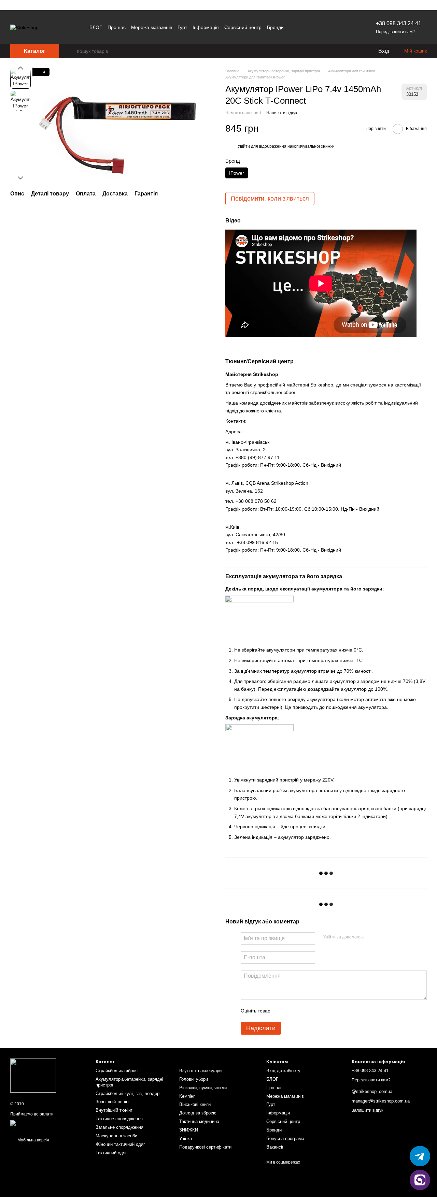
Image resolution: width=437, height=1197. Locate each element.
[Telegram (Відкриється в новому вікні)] (329, 27)
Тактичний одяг (111, 1152)
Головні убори (193, 1079)
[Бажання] (358, 51)
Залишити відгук (367, 1110)
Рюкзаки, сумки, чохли (203, 1087)
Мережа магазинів (151, 27)
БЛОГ (95, 27)
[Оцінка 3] (303, 1011)
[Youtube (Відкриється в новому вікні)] (346, 27)
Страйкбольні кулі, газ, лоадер (127, 1093)
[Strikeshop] (33, 1075)
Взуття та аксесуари (200, 1070)
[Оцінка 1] (281, 1011)
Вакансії (274, 1147)
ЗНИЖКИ (188, 1130)
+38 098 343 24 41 (398, 23)
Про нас (117, 27)
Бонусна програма (285, 1138)
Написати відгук (281, 113)
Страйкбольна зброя (117, 1070)
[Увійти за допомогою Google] (382, 937)
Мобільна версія (32, 1140)
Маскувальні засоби (116, 1135)
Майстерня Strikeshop (251, 374)
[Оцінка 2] (292, 1011)
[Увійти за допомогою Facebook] (371, 937)
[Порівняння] (344, 51)
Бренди (275, 27)
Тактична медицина (199, 1121)
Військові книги (195, 1104)
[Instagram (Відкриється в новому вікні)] (321, 27)
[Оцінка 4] (314, 1011)
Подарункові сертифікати (205, 1147)
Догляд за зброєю (197, 1112)
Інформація (206, 27)
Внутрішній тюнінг (114, 1110)
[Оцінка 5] (325, 1011)
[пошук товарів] (71, 51)
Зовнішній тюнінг (113, 1101)
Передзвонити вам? (395, 31)
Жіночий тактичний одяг (120, 1144)
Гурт (182, 27)
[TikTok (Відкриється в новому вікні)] (337, 27)
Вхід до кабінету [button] (283, 1070)
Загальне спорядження (119, 1127)
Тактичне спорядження (119, 1118)
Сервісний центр (243, 27)
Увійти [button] (244, 146)
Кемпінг (187, 1096)
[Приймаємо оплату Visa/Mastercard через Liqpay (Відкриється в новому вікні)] (47, 1125)
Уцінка (185, 1138)
